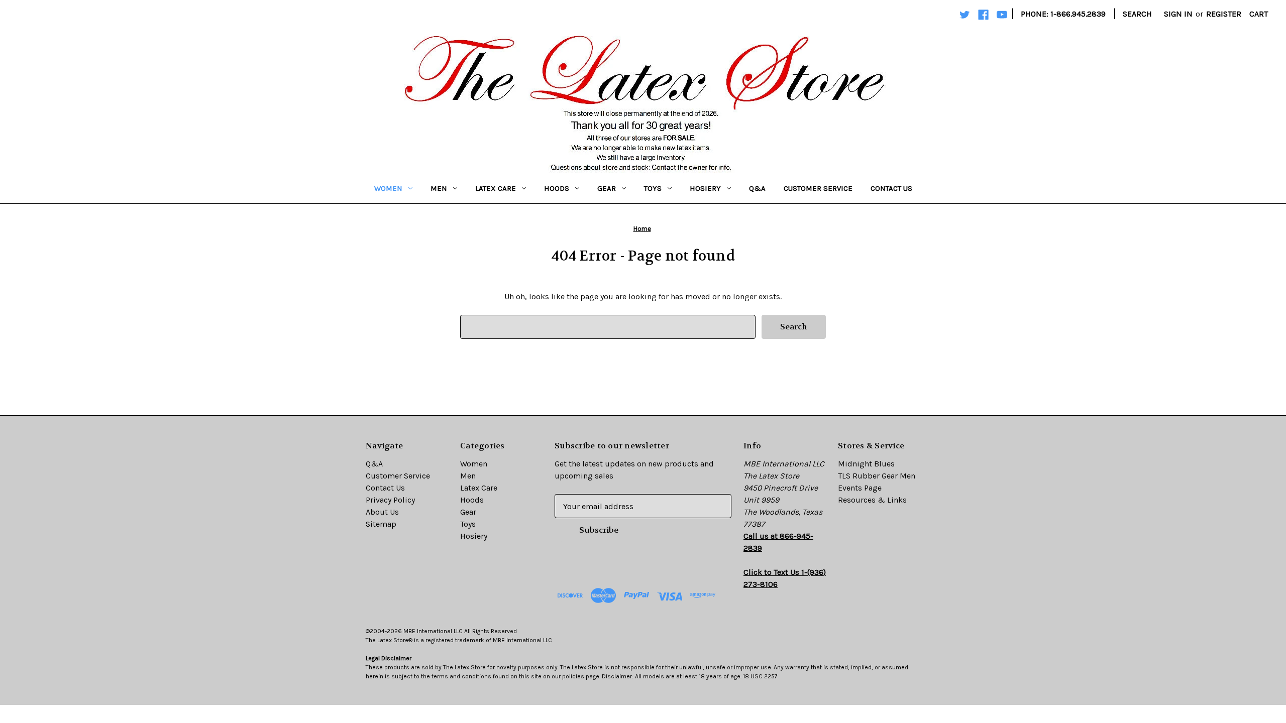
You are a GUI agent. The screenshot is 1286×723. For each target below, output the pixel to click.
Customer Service (818, 188)
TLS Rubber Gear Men (876, 475)
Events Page (860, 488)
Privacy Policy (390, 500)
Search (1137, 14)
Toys (653, 188)
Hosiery (705, 188)
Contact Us (891, 188)
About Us (382, 512)
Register (1223, 14)
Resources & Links (872, 500)
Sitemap (381, 524)
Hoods (556, 188)
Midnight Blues (866, 463)
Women (388, 188)
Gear (606, 188)
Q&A (757, 188)
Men (439, 188)
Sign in (1178, 14)
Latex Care (495, 188)
